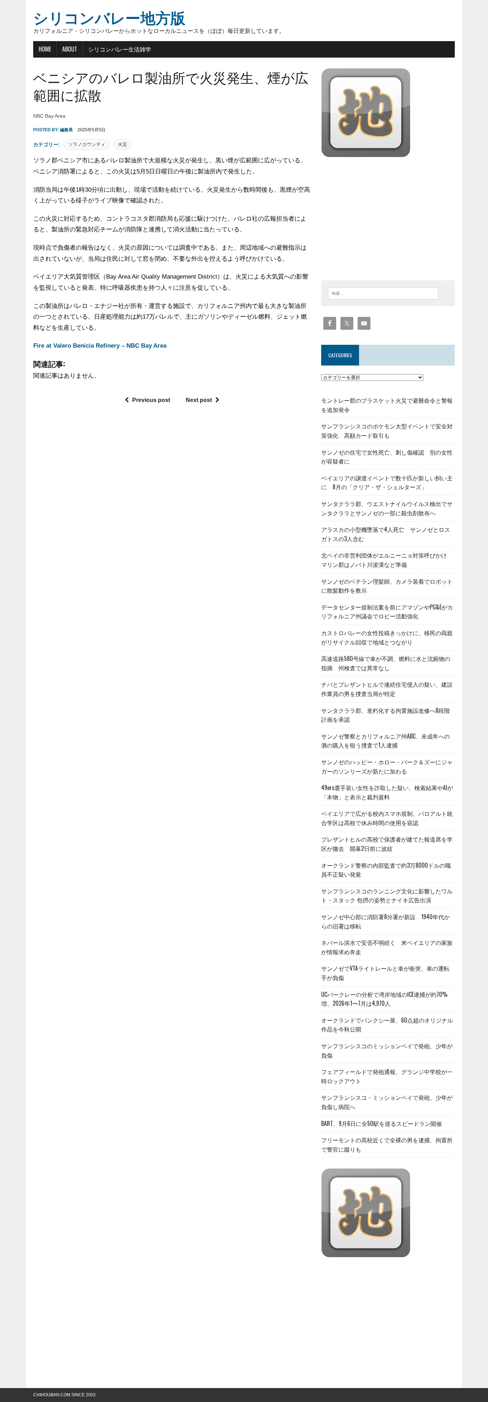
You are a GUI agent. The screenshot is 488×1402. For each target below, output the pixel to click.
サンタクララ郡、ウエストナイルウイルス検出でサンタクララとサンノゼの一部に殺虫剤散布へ (387, 508)
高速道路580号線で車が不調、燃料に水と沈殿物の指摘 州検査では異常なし (385, 663)
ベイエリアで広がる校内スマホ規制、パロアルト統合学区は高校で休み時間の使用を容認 (387, 818)
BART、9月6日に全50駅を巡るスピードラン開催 (381, 1123)
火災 (122, 144)
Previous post (151, 400)
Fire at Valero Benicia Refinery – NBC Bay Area (99, 345)
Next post (199, 400)
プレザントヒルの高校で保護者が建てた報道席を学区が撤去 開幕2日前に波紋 (387, 844)
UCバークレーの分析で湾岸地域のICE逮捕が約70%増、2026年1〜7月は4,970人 (384, 999)
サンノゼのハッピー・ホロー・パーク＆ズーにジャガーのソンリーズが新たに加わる (387, 766)
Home (45, 49)
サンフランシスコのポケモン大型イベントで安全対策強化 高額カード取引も (387, 431)
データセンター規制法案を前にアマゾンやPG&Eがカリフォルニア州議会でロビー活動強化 (387, 612)
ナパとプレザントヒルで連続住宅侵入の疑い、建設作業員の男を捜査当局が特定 (387, 689)
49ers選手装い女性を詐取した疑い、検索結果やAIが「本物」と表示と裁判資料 (387, 792)
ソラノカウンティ (86, 144)
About (69, 49)
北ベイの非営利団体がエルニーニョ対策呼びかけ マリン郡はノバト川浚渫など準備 (387, 560)
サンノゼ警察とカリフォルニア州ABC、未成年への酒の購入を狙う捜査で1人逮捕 (385, 741)
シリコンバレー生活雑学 (119, 49)
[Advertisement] (381, 217)
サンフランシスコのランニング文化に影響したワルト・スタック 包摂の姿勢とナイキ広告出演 (387, 896)
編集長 (66, 129)
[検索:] (383, 293)
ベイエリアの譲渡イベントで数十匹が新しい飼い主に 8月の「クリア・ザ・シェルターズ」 (387, 482)
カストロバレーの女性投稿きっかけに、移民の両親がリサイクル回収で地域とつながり (387, 637)
